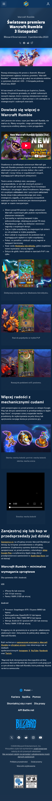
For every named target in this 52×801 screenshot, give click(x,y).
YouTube (34, 651)
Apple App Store (38, 556)
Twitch (8, 653)
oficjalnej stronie (18, 645)
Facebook (43, 651)
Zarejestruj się (7, 542)
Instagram (23, 651)
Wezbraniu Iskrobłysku (25, 246)
